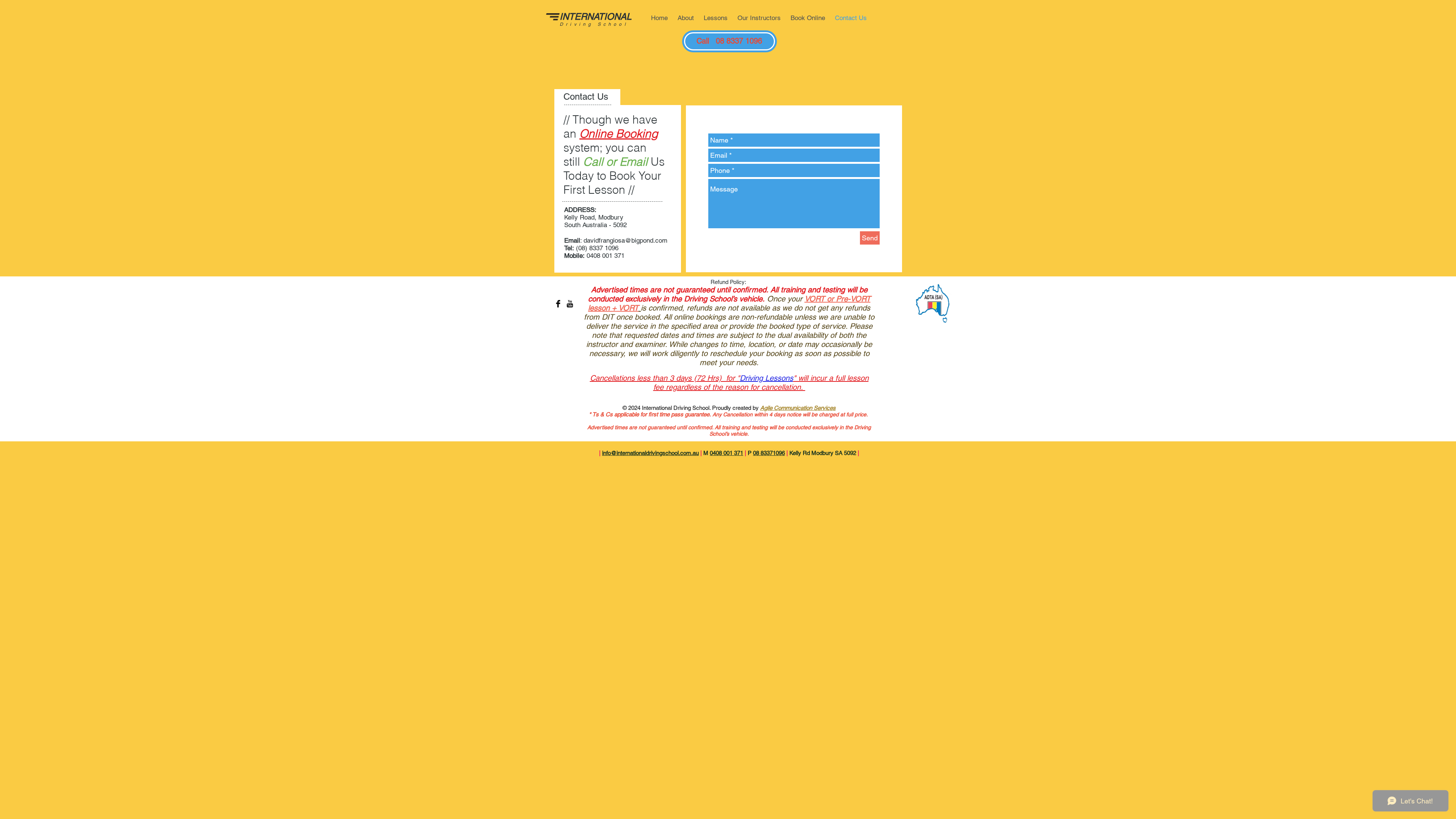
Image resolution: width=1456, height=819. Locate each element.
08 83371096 (769, 453)
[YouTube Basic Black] (570, 304)
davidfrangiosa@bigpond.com (625, 240)
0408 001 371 (726, 453)
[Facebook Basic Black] (558, 304)
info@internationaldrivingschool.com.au (650, 453)
